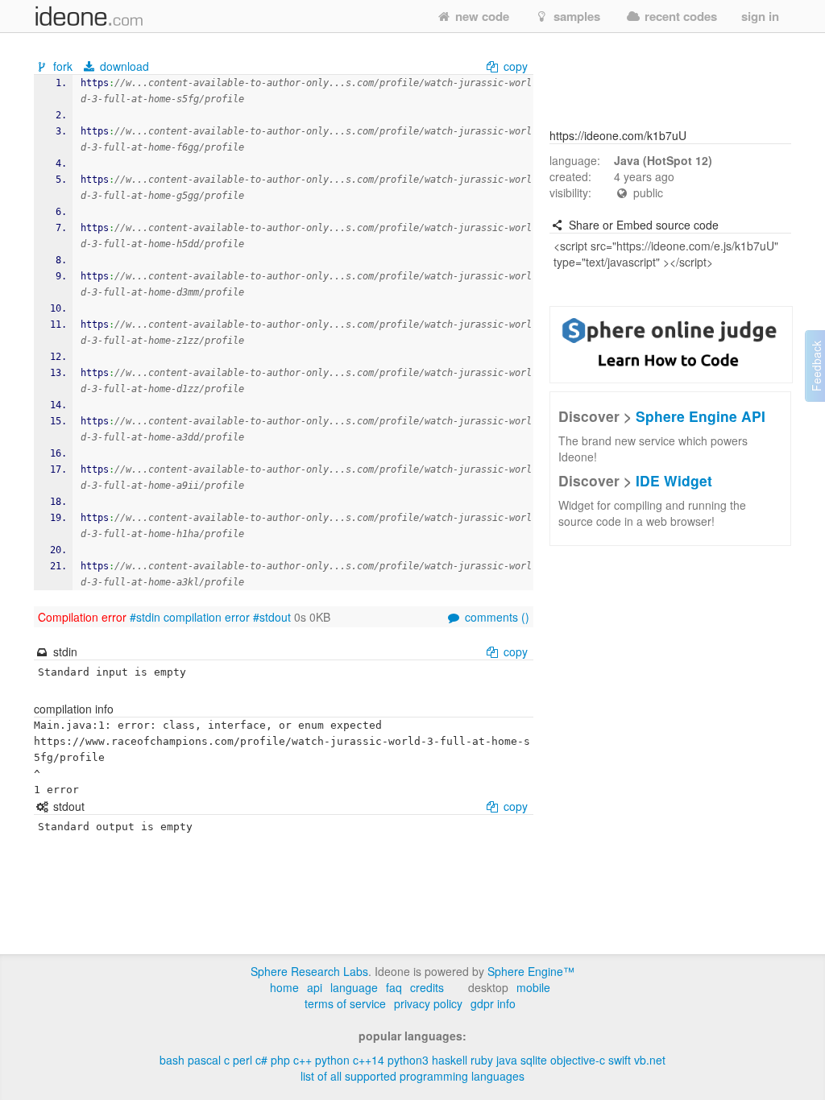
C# (261, 1060)
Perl (242, 1060)
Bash (172, 1060)
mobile (533, 987)
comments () (495, 617)
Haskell (449, 1060)
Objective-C (577, 1060)
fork (63, 66)
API (314, 987)
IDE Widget (674, 480)
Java (506, 1060)
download (123, 66)
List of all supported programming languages (412, 1076)
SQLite (533, 1060)
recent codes (679, 16)
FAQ (394, 987)
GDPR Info (493, 1003)
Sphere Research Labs (309, 971)
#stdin (145, 617)
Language (354, 987)
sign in (760, 16)
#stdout (272, 617)
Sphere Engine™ (530, 971)
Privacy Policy (428, 1003)
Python (332, 1060)
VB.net (649, 1060)
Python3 (408, 1060)
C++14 (368, 1060)
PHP (280, 1060)
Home (284, 987)
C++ (302, 1060)
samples (575, 16)
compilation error (207, 617)
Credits (427, 987)
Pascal (204, 1060)
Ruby (482, 1060)
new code (480, 16)
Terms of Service (345, 1003)
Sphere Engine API (700, 416)
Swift (619, 1060)
